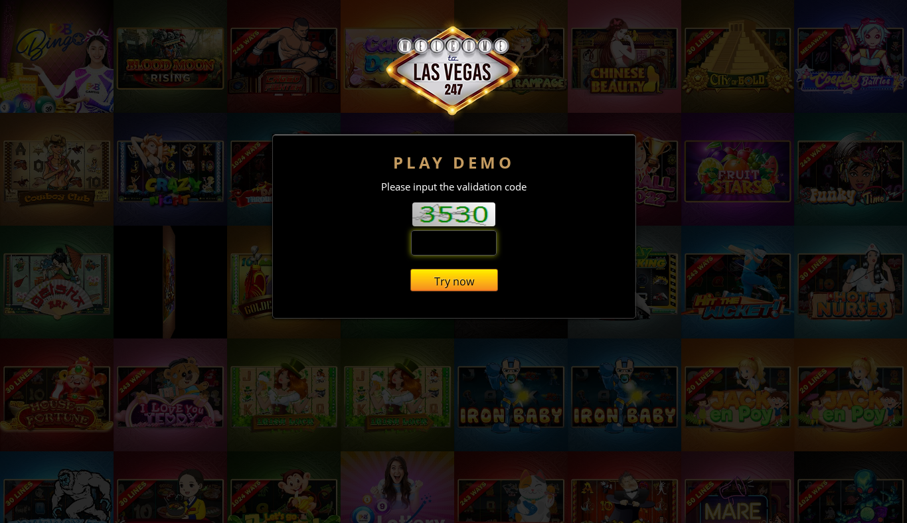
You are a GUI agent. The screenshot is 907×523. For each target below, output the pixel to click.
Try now (454, 281)
